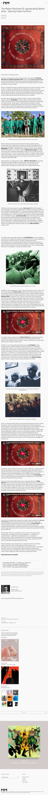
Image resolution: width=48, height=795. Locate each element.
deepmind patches (4, 792)
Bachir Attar (24, 571)
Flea (10, 573)
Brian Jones (33, 571)
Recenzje (5, 16)
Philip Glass (33, 574)
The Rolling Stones (21, 575)
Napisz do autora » (15, 589)
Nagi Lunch (19, 574)
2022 (4, 571)
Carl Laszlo (42, 571)
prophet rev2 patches (23, 791)
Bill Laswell (28, 571)
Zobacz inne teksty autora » (16, 590)
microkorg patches (31, 791)
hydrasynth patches (18, 792)
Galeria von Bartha (14, 573)
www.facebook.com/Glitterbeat (19, 566)
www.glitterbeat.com (23, 565)
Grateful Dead (28, 573)
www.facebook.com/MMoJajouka (19, 564)
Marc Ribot (5, 574)
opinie (23, 574)
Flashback (24, 778)
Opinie (2, 16)
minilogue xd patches (26, 792)
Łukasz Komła (3, 15)
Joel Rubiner (40, 573)
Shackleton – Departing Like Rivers (24, 763)
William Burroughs (28, 575)
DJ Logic (7, 573)
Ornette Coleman (27, 574)
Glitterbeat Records (22, 573)
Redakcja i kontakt (25, 776)
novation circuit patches (39, 791)
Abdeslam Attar (8, 571)
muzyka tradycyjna (13, 574)
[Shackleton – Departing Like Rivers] (24, 741)
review (40, 574)
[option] (24, 746)
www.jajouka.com (26, 562)
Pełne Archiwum (25, 782)
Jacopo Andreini (34, 573)
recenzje (36, 574)
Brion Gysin (37, 571)
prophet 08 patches (11, 792)
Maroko (8, 574)
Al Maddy (13, 571)
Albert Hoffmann (18, 571)
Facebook (24, 780)
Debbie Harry (3, 573)
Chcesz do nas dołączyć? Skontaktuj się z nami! (9, 634)
